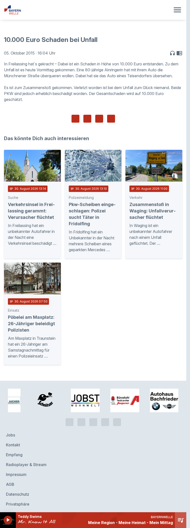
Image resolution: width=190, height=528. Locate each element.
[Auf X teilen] (87, 119)
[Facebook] (93, 422)
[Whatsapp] (81, 422)
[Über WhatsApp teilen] (99, 119)
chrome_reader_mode (179, 53)
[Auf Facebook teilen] (75, 119)
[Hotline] (69, 422)
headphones (172, 53)
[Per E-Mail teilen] (111, 119)
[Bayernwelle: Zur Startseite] (87, 10)
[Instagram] (105, 422)
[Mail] (117, 422)
